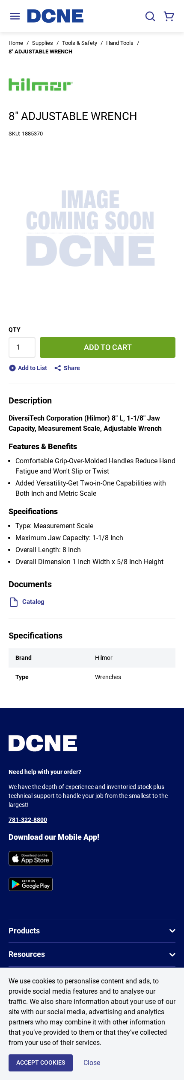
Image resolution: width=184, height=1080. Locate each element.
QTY (15, 329)
